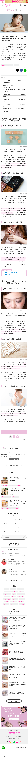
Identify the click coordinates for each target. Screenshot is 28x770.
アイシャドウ (10, 65)
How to (3, 65)
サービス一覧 (4, 758)
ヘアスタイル (20, 596)
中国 (17, 508)
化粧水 (6, 601)
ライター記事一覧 (14, 459)
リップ (13, 596)
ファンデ (6, 604)
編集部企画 (21, 589)
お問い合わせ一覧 (10, 758)
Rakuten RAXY (8, 5)
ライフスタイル (14, 604)
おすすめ (13, 589)
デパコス (21, 601)
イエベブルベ (7, 599)
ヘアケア (3, 527)
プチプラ (15, 599)
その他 (17, 531)
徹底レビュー (7, 594)
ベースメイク (18, 519)
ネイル (17, 527)
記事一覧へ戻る (14, 465)
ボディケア (18, 523)
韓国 (14, 594)
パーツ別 (21, 599)
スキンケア (4, 519)
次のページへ (14, 432)
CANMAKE (18, 485)
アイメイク (9, 63)
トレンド (9, 496)
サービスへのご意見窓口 (17, 736)
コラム (3, 531)
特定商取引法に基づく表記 (13, 738)
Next (24, 439)
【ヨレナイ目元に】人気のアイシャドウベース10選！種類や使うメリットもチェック (14, 273)
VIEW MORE (14, 581)
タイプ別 (16, 65)
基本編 (21, 591)
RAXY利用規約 (8, 736)
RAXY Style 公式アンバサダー (8, 485)
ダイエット (13, 601)
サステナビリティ (17, 758)
